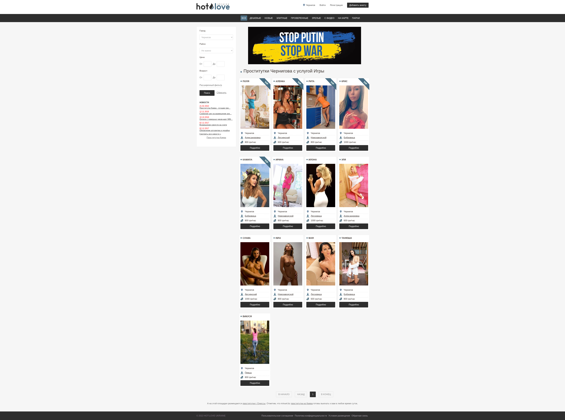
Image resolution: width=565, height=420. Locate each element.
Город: (203, 31)
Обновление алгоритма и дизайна (215, 130)
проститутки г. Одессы (254, 403)
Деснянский (284, 137)
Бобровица (349, 137)
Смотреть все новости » (210, 134)
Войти (323, 5)
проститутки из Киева (302, 403)
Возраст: (204, 71)
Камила (247, 159)
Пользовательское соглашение (277, 415)
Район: (203, 44)
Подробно (255, 148)
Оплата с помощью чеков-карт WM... (216, 119)
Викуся (247, 316)
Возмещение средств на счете (213, 125)
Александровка (252, 137)
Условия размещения (339, 415)
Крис (345, 81)
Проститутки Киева (216, 137)
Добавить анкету (357, 5)
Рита (311, 81)
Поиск (207, 93)
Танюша (347, 238)
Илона (313, 159)
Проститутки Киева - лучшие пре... (215, 108)
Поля (246, 81)
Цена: (202, 57)
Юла (278, 238)
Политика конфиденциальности (311, 415)
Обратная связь (360, 415)
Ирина (280, 159)
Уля (344, 159)
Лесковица (316, 216)
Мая (311, 238)
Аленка (280, 81)
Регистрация (336, 5)
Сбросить (221, 92)
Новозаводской (318, 137)
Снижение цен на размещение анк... (216, 114)
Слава (247, 238)
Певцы (248, 372)
